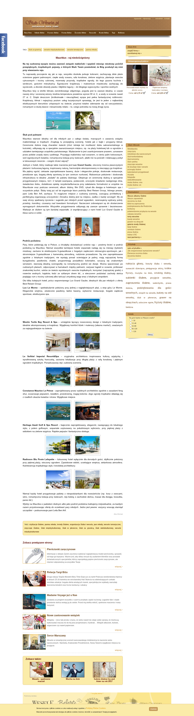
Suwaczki (92, 33)
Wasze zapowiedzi (135, 198)
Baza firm (28, 33)
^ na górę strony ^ (97, 693)
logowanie (137, 18)
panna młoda (91, 50)
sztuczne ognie (146, 302)
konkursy (131, 209)
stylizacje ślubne (36, 524)
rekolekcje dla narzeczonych (139, 154)
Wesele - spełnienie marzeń (41, 680)
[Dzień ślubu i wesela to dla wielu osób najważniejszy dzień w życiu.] (41, 677)
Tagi (113, 33)
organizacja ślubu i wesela (81, 524)
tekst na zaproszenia (135, 204)
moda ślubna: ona (134, 182)
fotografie (131, 177)
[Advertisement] (79, 8)
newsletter (159, 18)
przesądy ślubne (134, 169)
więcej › (119, 566)
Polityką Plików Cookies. (96, 708)
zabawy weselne (134, 214)
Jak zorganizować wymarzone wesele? (143, 251)
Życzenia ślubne (80, 33)
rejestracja (147, 18)
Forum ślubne (67, 33)
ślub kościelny (133, 159)
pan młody (98, 524)
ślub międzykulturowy (51, 528)
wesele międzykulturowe (54, 50)
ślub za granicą (35, 50)
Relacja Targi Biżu (57, 572)
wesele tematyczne (75, 50)
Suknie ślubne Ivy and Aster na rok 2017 (104, 680)
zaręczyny (131, 151)
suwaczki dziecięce (135, 268)
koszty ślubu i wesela (158, 263)
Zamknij (153, 709)
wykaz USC (132, 235)
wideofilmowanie (134, 180)
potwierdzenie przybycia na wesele (141, 211)
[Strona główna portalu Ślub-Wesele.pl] (44, 23)
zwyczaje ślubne (31, 528)
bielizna (129, 307)
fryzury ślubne (162, 302)
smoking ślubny (162, 273)
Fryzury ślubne (53, 33)
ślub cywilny (132, 162)
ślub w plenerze (69, 528)
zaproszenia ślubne (138, 282)
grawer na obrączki (135, 222)
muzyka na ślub (143, 273)
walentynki (158, 283)
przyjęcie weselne (160, 277)
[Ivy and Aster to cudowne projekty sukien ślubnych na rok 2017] (104, 677)
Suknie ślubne (39, 33)
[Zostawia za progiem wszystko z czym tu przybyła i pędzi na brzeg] (34, 609)
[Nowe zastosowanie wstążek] (34, 629)
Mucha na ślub (73, 679)
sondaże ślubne (134, 229)
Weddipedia (132, 149)
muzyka (130, 175)
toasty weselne (133, 219)
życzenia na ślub (134, 201)
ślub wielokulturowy (104, 528)
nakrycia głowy (134, 263)
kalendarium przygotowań (138, 172)
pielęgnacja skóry (154, 268)
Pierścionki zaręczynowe (61, 549)
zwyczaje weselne (134, 164)
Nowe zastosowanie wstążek (63, 615)
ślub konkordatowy (135, 157)
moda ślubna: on (134, 185)
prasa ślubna (132, 232)
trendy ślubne (63, 524)
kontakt (167, 18)
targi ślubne (132, 227)
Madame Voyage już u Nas (62, 595)
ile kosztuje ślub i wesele (137, 167)
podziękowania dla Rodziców (139, 206)
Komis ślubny (104, 33)
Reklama (121, 33)
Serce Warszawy (56, 635)
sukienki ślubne (136, 277)
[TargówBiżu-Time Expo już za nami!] (34, 586)
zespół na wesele (147, 293)
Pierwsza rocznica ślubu (137, 253)
